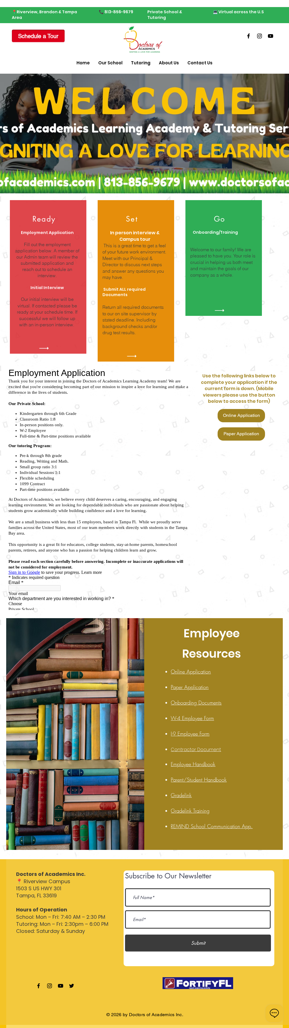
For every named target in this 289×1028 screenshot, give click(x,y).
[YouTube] (270, 36)
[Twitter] (71, 986)
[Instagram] (259, 36)
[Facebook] (248, 36)
